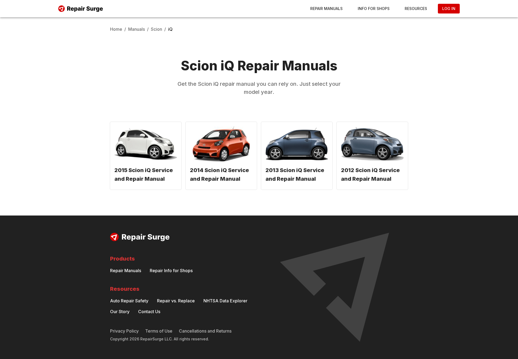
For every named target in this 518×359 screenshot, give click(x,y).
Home (116, 29)
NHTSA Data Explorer (225, 300)
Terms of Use (158, 331)
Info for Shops (374, 8)
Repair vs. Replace (176, 300)
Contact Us (149, 311)
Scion (156, 29)
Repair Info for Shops (171, 270)
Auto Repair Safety (129, 300)
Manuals (136, 29)
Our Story (120, 311)
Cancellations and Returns (205, 331)
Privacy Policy (124, 331)
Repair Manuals (326, 8)
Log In (448, 8)
